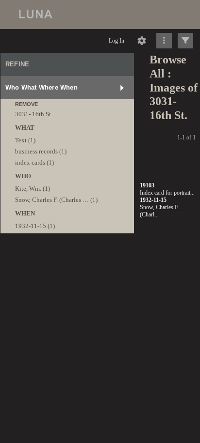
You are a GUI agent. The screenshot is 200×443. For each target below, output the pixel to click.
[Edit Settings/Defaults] (141, 40)
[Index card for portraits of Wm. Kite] (101, 116)
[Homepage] (100, 14)
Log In (116, 40)
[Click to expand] (185, 40)
